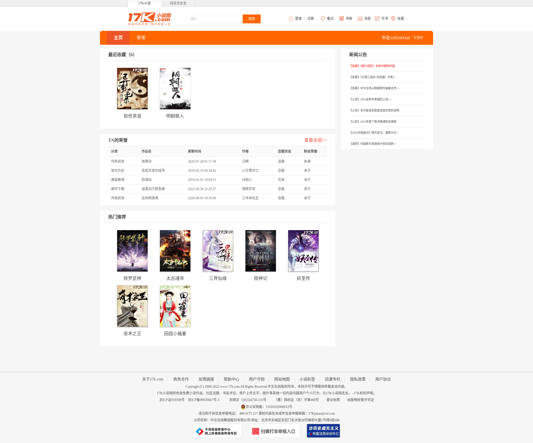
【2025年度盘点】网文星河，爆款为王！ (374, 132)
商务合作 (181, 379)
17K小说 (144, 3)
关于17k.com (153, 379)
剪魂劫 (147, 180)
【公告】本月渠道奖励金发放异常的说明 (374, 110)
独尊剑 (147, 161)
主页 (118, 37)
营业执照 (333, 400)
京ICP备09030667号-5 (203, 400)
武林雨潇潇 (150, 198)
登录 (298, 19)
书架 (349, 19)
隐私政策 (358, 379)
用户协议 (383, 379)
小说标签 (307, 379)
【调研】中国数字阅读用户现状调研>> (373, 143)
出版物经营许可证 (360, 400)
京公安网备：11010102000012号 (269, 407)
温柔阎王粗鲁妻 (153, 189)
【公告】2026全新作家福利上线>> (370, 99)
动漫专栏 (332, 379)
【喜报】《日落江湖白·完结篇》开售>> (372, 77)
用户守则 (257, 379)
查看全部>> (315, 140)
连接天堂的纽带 (153, 171)
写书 (384, 19)
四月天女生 (178, 3)
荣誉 (141, 37)
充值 (400, 19)
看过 (330, 19)
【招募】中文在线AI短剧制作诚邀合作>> (374, 88)
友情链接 (206, 379)
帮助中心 (231, 379)
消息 (367, 19)
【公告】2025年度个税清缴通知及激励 (372, 121)
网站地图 (282, 379)
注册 (310, 19)
